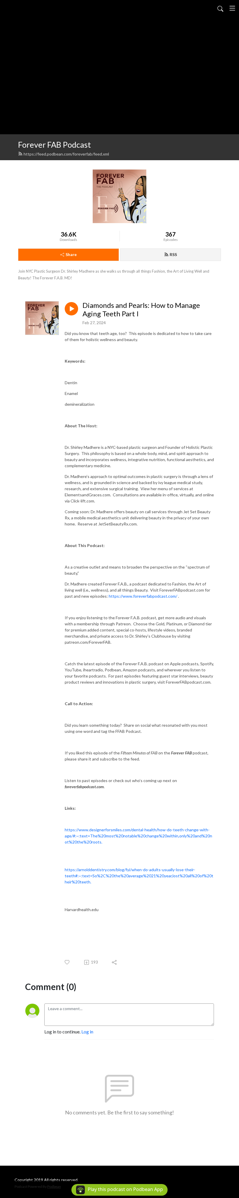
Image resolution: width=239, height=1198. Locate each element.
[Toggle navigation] (232, 8)
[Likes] (67, 962)
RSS (173, 254)
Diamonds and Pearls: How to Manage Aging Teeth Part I (141, 309)
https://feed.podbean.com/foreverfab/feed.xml (66, 153)
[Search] (220, 8)
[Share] (114, 962)
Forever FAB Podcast (54, 144)
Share (71, 254)
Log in (87, 1031)
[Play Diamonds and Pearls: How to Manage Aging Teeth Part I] (71, 308)
